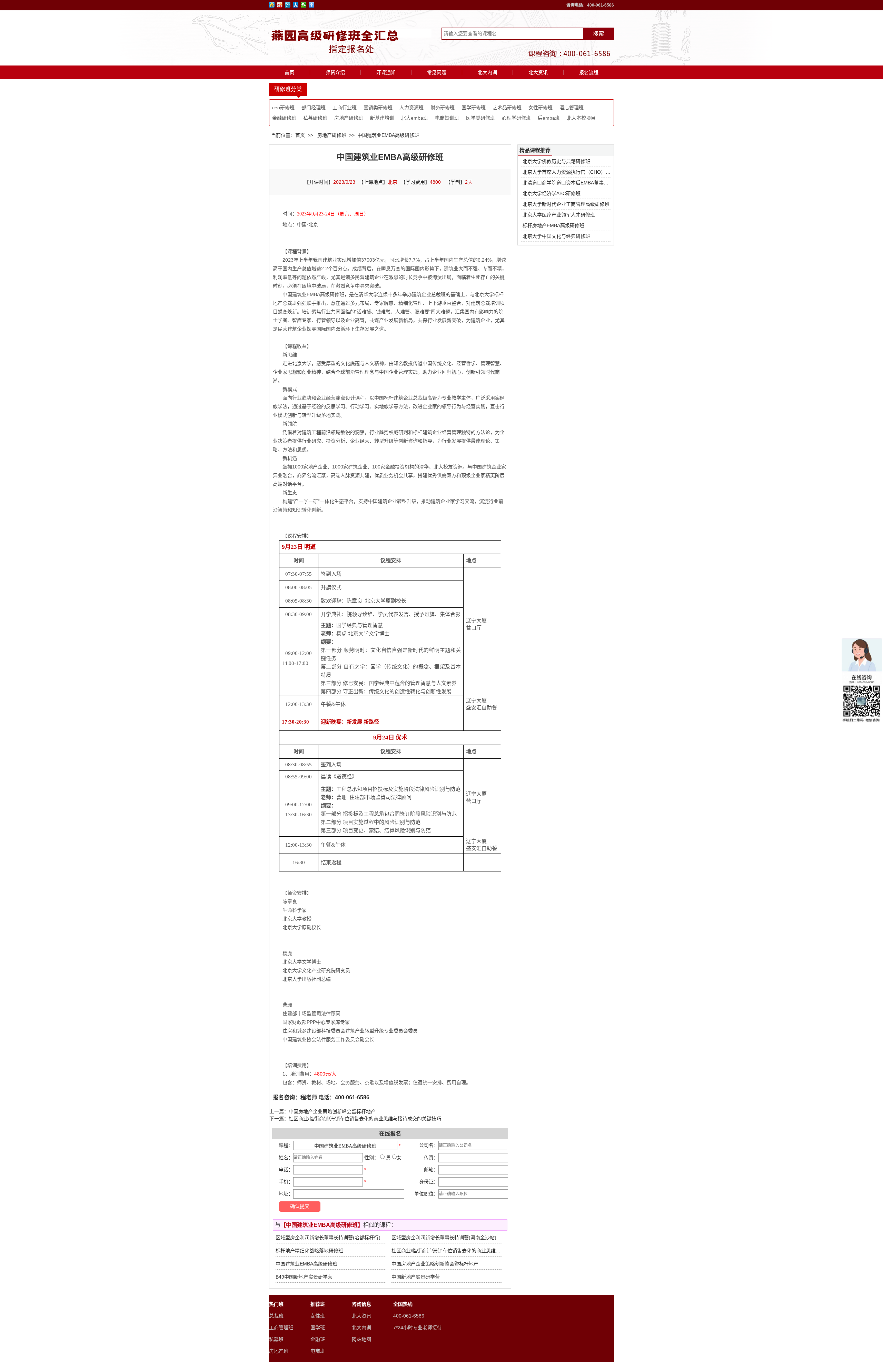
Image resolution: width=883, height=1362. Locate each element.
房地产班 (278, 1351)
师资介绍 (335, 72)
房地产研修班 (348, 118)
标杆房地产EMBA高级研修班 (553, 225)
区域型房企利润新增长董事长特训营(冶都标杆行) (328, 1237)
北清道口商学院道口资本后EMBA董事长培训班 (573, 182)
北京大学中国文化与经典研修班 (556, 236)
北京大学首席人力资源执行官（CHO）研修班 (571, 172)
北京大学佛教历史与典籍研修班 (556, 161)
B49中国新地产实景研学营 (304, 1277)
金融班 (317, 1339)
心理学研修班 (516, 118)
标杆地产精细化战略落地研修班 (309, 1250)
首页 (289, 72)
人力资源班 (411, 107)
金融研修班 (284, 118)
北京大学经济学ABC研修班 (552, 193)
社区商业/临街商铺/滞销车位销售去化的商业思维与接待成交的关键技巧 (365, 1118)
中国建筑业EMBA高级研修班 (306, 1264)
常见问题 (436, 72)
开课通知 (386, 72)
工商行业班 (345, 107)
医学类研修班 (480, 118)
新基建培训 (382, 118)
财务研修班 (442, 107)
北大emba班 (414, 118)
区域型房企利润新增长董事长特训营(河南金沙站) (443, 1237)
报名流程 (588, 72)
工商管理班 (281, 1327)
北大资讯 (538, 72)
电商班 (317, 1351)
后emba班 (549, 118)
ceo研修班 (283, 107)
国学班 (317, 1327)
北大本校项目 (581, 118)
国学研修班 (474, 107)
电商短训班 (447, 118)
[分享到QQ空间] (272, 5)
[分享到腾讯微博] (288, 5)
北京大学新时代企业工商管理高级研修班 (566, 204)
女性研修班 (540, 107)
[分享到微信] (304, 5)
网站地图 (361, 1339)
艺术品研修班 (507, 107)
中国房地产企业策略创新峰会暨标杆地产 (332, 1111)
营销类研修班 (378, 107)
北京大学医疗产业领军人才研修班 (559, 215)
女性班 (317, 1316)
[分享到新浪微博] (280, 5)
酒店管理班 (571, 107)
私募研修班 (315, 118)
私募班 (276, 1339)
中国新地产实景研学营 (415, 1277)
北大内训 (487, 72)
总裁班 (276, 1316)
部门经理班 (313, 107)
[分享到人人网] (296, 5)
